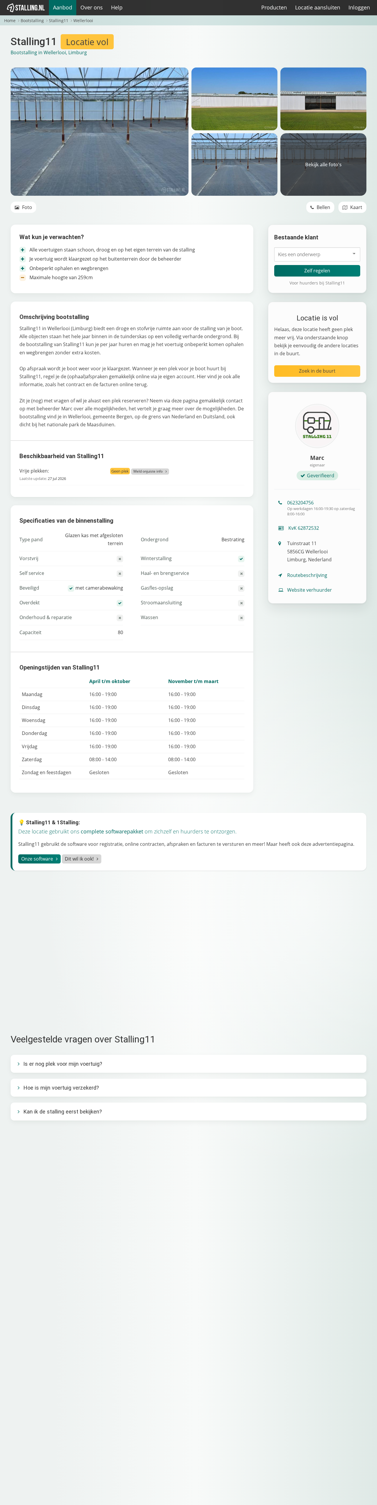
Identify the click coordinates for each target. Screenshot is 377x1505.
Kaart (355, 207)
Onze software (37, 859)
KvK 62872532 (303, 528)
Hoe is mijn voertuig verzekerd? (61, 1088)
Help (117, 7)
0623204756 (321, 508)
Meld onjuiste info (148, 471)
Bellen (322, 207)
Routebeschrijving (307, 575)
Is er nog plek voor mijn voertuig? (62, 1064)
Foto (26, 207)
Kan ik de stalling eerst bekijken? (62, 1111)
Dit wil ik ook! (79, 859)
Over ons (91, 7)
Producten (274, 7)
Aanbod (62, 7)
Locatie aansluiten (317, 7)
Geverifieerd (320, 475)
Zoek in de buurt (317, 371)
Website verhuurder (309, 590)
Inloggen (359, 7)
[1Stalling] (26, 7)
